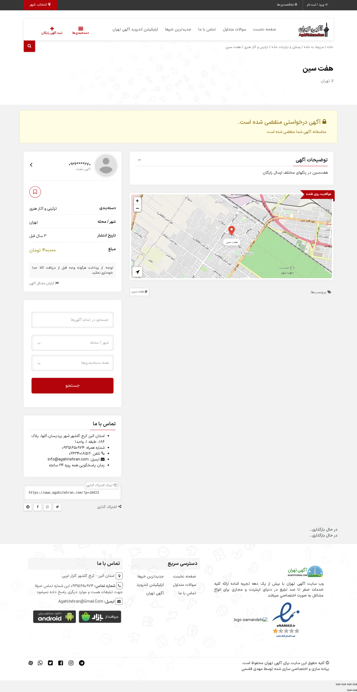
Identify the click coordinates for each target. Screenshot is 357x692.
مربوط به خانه (314, 47)
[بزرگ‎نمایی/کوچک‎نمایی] (355, 684)
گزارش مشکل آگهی (42, 283)
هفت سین (318, 68)
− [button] (137, 208)
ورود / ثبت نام (316, 5)
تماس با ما (207, 29)
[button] (231, 161)
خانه (330, 47)
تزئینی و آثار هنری (256, 47)
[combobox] (73, 342)
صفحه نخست (264, 29)
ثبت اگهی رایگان (51, 33)
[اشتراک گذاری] (343, 684)
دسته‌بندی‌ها (80, 33)
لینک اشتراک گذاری (100, 485)
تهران (325, 81)
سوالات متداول (234, 29)
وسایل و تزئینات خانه (286, 47)
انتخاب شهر (39, 5)
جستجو (73, 385)
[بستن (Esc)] (338, 684)
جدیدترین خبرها (178, 29)
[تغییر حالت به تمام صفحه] (349, 684)
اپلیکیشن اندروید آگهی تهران (135, 29)
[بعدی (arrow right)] (349, 690)
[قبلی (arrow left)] (355, 690)
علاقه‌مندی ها (286, 5)
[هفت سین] (231, 230)
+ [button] (137, 201)
